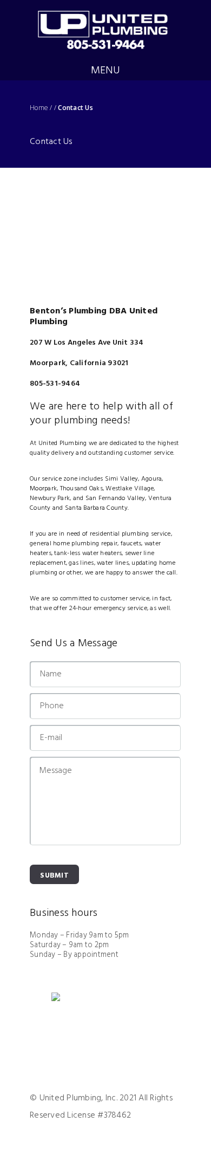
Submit (54, 875)
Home (39, 108)
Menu (106, 70)
